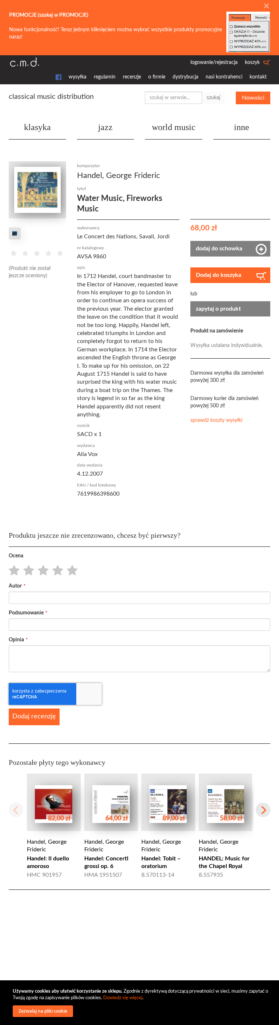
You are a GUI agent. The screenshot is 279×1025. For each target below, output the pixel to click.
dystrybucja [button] (185, 77)
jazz (105, 127)
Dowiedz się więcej (122, 998)
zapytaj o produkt (218, 309)
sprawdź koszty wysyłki (216, 420)
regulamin (105, 77)
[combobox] (173, 98)
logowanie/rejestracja (214, 62)
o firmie (156, 77)
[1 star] (12, 571)
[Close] (266, 6)
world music (173, 127)
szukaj (213, 97)
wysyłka (77, 77)
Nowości (253, 98)
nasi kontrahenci (224, 77)
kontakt (258, 77)
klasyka (37, 127)
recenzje (132, 77)
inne (241, 127)
